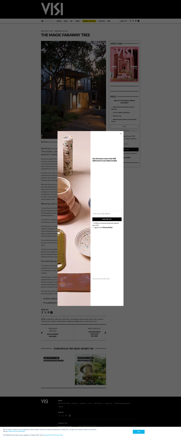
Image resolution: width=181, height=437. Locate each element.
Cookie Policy (12, 431)
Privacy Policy (48, 435)
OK (139, 431)
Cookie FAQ (21, 431)
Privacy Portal (58, 435)
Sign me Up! (107, 219)
